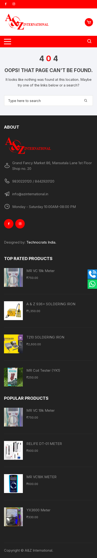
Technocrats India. (41, 242)
